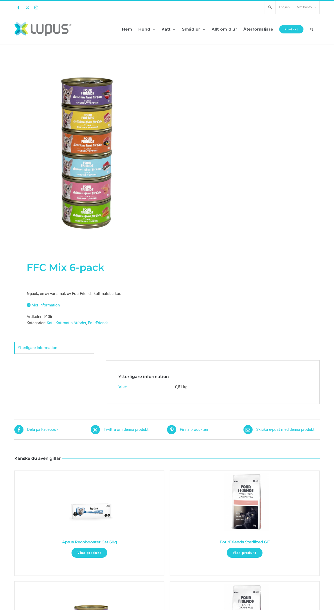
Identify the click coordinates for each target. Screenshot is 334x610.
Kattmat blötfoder (71, 323)
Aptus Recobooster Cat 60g (89, 541)
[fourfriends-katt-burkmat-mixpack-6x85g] (87, 153)
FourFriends (98, 323)
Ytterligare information (37, 347)
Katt (50, 323)
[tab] (54, 348)
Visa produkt (89, 553)
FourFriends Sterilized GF (245, 541)
